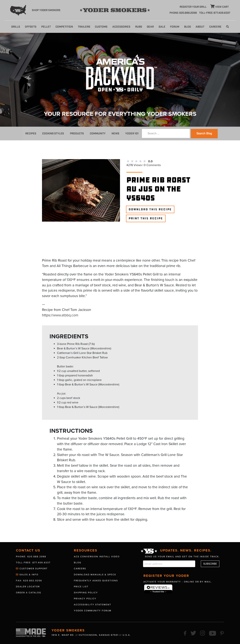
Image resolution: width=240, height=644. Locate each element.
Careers (215, 27)
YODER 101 (132, 133)
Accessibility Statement (92, 604)
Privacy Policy (85, 598)
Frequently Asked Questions (96, 580)
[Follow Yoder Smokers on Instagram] (202, 633)
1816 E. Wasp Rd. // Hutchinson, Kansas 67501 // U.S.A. (91, 635)
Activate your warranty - (177, 581)
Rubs (138, 27)
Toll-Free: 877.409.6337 (33, 562)
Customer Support (33, 568)
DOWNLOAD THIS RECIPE (150, 209)
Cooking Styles (53, 133)
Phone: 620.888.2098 (183, 13)
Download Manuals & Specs (95, 574)
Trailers (84, 27)
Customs (101, 27)
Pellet (46, 27)
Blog (187, 27)
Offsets (30, 27)
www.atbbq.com (65, 315)
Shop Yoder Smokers (46, 10)
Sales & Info (28, 574)
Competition (64, 27)
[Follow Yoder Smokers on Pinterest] (222, 633)
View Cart (222, 7)
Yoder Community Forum (92, 610)
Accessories (121, 27)
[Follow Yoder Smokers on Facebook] (185, 633)
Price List (81, 586)
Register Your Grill (193, 7)
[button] (227, 27)
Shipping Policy (86, 592)
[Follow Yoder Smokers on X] (193, 633)
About (200, 27)
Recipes (30, 133)
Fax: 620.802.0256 (29, 580)
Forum (174, 27)
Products (77, 133)
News (115, 133)
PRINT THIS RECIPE (146, 218)
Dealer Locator (28, 586)
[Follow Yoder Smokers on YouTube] (213, 633)
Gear (150, 27)
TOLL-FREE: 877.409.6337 (214, 13)
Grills (15, 27)
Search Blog (204, 133)
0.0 (150, 161)
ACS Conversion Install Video (97, 556)
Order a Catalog (28, 592)
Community (98, 133)
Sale (162, 27)
